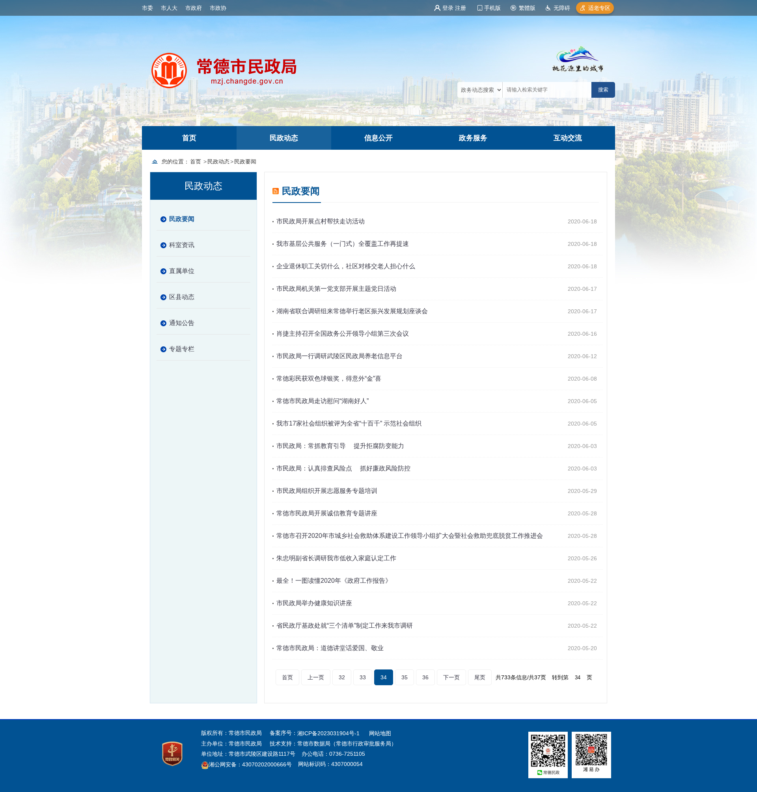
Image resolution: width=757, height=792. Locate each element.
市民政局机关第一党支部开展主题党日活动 (336, 288)
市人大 (169, 8)
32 (342, 677)
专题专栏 (181, 349)
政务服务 (473, 138)
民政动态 (284, 138)
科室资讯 (181, 245)
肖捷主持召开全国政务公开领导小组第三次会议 (342, 333)
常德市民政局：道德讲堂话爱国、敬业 (330, 648)
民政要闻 (245, 161)
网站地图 (380, 733)
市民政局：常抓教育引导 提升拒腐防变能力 (340, 445)
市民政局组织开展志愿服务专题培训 (326, 490)
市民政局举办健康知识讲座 (314, 603)
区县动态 (181, 297)
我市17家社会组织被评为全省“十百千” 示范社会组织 (348, 423)
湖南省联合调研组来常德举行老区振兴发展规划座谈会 (352, 311)
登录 (447, 8)
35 (404, 677)
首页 (189, 138)
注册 (460, 8)
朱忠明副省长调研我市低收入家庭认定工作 (336, 558)
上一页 (316, 677)
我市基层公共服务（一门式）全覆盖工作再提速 (342, 243)
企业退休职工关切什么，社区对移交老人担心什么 (345, 266)
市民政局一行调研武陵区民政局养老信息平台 (339, 356)
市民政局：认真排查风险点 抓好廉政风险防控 (343, 468)
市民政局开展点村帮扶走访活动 (320, 221)
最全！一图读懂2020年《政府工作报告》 (334, 580)
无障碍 (562, 8)
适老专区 (599, 8)
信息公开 (378, 138)
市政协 (218, 8)
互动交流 (568, 138)
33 (363, 677)
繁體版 (527, 8)
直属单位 (181, 271)
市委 (147, 8)
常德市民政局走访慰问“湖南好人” (322, 401)
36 (425, 677)
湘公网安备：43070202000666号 (250, 765)
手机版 (492, 8)
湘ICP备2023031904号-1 (329, 733)
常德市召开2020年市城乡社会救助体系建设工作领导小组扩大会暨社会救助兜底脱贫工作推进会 (409, 535)
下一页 (451, 677)
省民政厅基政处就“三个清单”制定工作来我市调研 (344, 625)
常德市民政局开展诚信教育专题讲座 (326, 513)
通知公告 (181, 323)
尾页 (479, 677)
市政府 (193, 8)
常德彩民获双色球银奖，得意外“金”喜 (328, 378)
